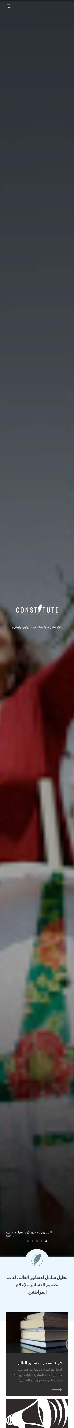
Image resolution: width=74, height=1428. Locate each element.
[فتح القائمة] (8, 6)
